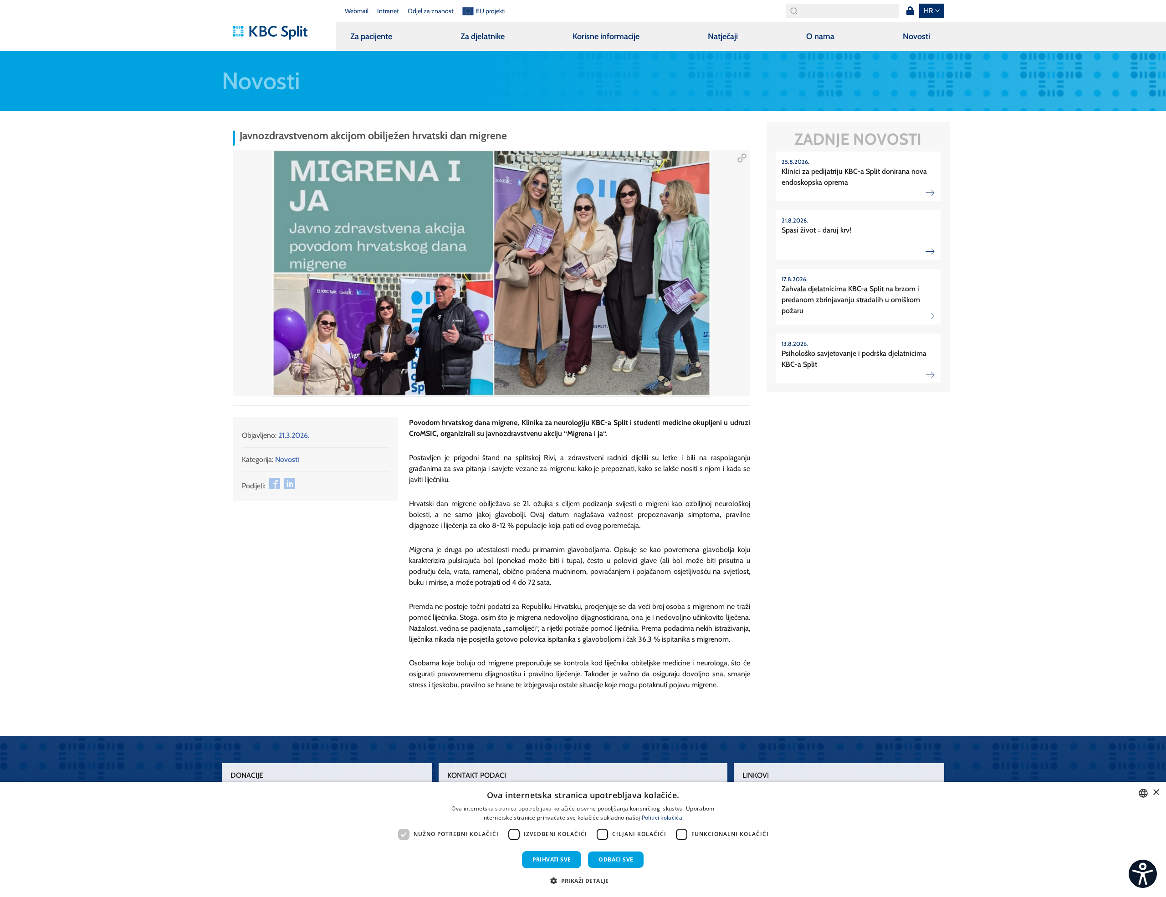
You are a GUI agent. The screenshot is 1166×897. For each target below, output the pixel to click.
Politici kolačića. (663, 817)
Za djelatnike (482, 36)
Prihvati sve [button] (551, 859)
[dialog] (583, 839)
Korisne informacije (606, 36)
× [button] (1155, 792)
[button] (742, 158)
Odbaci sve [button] (615, 859)
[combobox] (1143, 793)
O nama (820, 36)
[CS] (1143, 874)
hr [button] (928, 10)
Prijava (910, 11)
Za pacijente (371, 36)
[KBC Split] (274, 33)
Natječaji (723, 36)
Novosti (916, 36)
